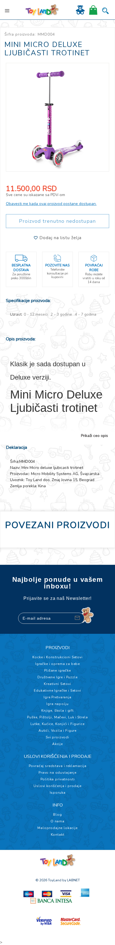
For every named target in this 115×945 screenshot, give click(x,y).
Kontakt (57, 834)
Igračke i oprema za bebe (57, 664)
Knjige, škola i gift (57, 710)
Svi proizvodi (57, 737)
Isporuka (58, 792)
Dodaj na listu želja (60, 238)
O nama (57, 821)
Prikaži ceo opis (94, 436)
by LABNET (71, 880)
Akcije (57, 744)
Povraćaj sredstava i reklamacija (58, 766)
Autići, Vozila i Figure (57, 730)
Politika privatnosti (57, 779)
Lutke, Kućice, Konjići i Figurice (57, 724)
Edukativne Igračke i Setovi (57, 690)
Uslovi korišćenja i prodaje (57, 786)
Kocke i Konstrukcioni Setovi (57, 657)
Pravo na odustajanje (57, 772)
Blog (57, 814)
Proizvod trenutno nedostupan (57, 221)
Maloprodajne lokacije (57, 828)
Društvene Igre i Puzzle (57, 677)
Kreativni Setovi (57, 684)
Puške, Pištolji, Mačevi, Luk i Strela (57, 717)
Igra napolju (57, 704)
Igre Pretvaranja (57, 697)
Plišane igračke (57, 670)
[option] (57, 117)
